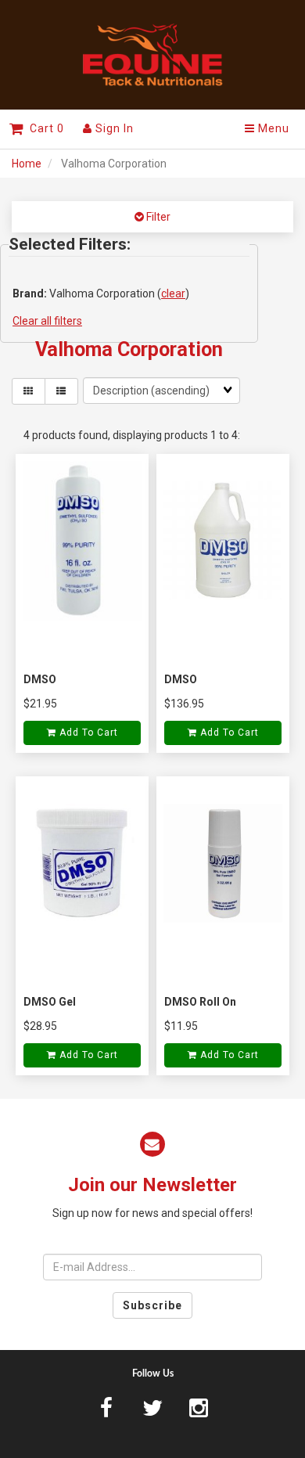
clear (173, 293)
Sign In (113, 128)
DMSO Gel (49, 1001)
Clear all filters (47, 321)
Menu (272, 128)
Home (26, 163)
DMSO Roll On (200, 1001)
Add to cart (87, 732)
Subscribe (152, 1305)
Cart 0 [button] (43, 128)
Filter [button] (157, 217)
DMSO (39, 679)
